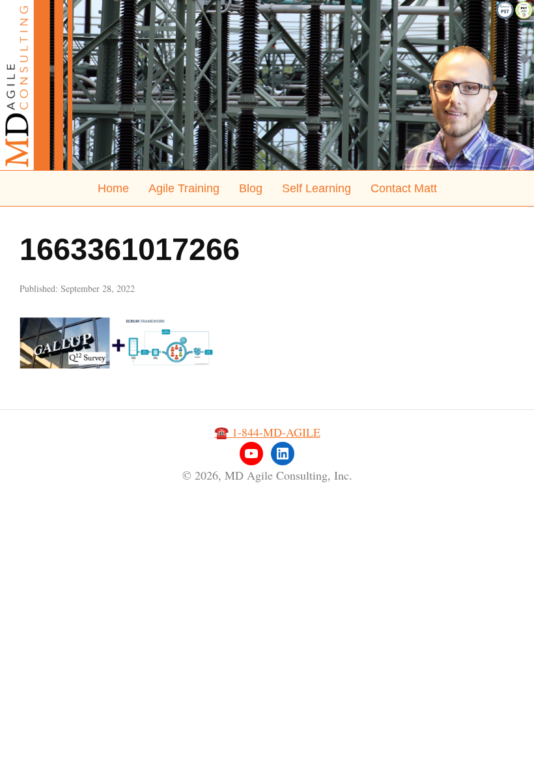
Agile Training (183, 188)
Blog (250, 188)
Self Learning (316, 188)
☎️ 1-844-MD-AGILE (267, 432)
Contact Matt (404, 188)
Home (113, 188)
